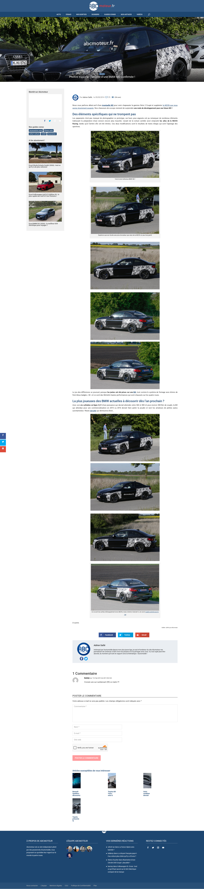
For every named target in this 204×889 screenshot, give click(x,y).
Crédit (43, 134)
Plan (95, 886)
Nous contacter (32, 886)
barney (110, 866)
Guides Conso (110, 14)
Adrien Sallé (87, 97)
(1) (109, 97)
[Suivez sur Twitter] (50, 121)
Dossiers (95, 14)
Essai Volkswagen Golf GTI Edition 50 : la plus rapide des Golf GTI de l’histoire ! (44, 195)
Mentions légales (56, 886)
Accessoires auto (35, 130)
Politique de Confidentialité (81, 886)
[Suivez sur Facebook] (45, 121)
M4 (134, 392)
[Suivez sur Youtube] (60, 121)
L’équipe (44, 886)
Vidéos (139, 14)
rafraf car (111, 847)
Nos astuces (126, 14)
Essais (68, 14)
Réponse (170, 680)
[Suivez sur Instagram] (55, 121)
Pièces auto (48, 130)
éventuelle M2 (107, 105)
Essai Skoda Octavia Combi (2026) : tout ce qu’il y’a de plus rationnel (45, 166)
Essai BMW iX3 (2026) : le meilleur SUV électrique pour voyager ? (43, 224)
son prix (93, 411)
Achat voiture (34, 134)
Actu (59, 14)
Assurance (52, 134)
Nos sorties (81, 14)
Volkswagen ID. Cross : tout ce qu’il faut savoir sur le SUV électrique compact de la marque (122, 869)
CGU (66, 886)
